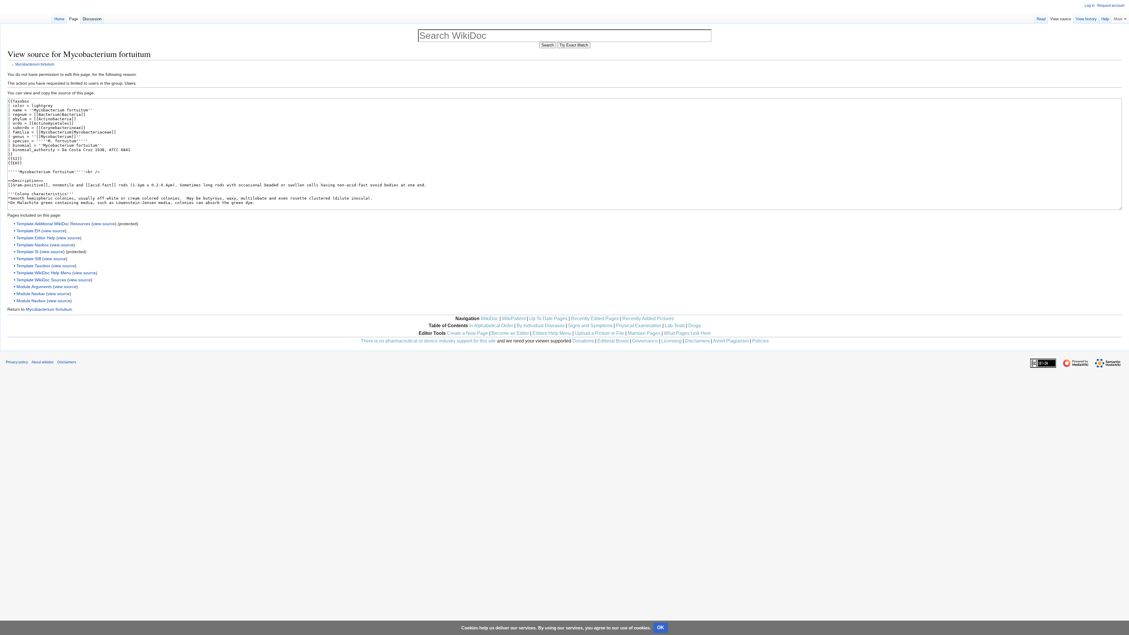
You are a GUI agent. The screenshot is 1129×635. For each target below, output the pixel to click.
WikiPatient (514, 318)
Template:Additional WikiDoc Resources (53, 223)
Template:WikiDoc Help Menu (43, 272)
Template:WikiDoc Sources (41, 280)
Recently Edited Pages (595, 318)
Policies (760, 340)
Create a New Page (467, 333)
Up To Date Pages (548, 318)
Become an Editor (510, 333)
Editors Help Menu (551, 333)
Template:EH (28, 230)
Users (130, 83)
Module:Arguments (34, 286)
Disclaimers (697, 340)
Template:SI (27, 251)
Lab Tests (675, 325)
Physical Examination (638, 325)
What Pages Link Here (687, 333)
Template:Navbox (32, 245)
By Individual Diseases (540, 325)
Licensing (671, 340)
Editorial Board (613, 340)
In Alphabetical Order (491, 325)
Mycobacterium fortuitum (34, 64)
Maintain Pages (644, 333)
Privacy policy (17, 362)
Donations (583, 340)
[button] (1120, 18)
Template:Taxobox (33, 265)
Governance (645, 340)
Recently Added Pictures (648, 318)
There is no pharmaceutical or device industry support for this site (428, 340)
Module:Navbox (31, 300)
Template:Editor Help (35, 237)
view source (104, 223)
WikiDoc (489, 318)
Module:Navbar (30, 293)
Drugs (694, 325)
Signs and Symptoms (590, 325)
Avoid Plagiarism (731, 340)
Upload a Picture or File (599, 333)
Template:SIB (28, 258)
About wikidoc (42, 362)
